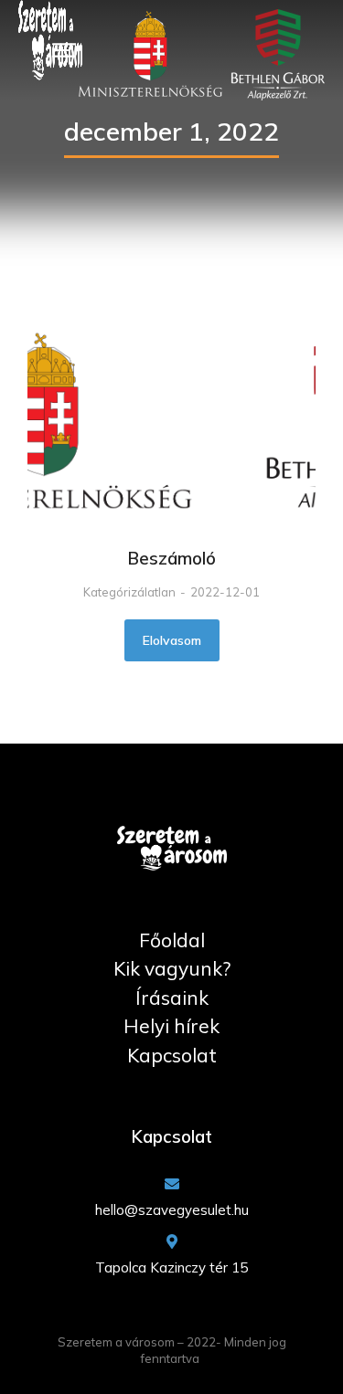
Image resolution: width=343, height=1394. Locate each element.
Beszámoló (171, 558)
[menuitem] (171, 941)
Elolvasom (172, 640)
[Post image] (171, 424)
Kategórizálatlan (129, 592)
